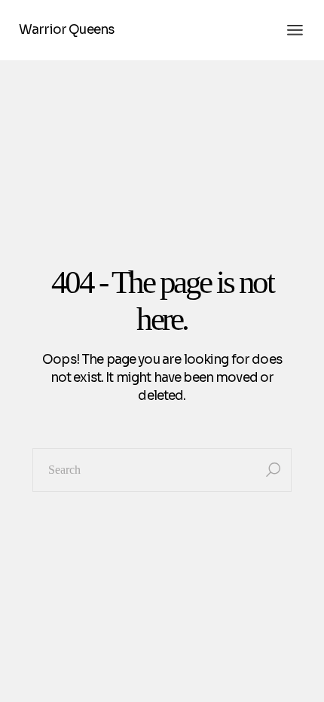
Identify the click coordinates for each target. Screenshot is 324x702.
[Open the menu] (295, 30)
